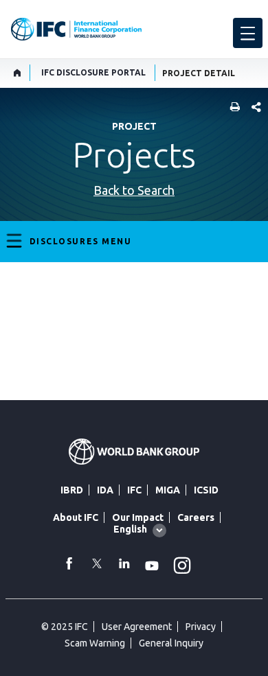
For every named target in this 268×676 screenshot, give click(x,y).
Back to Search (134, 190)
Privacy (201, 626)
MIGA (167, 490)
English (130, 529)
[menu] (248, 33)
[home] (17, 72)
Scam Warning (95, 643)
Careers (195, 517)
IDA (105, 490)
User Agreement (137, 626)
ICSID (206, 490)
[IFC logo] (76, 29)
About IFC (75, 517)
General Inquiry (171, 643)
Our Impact (138, 517)
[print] (231, 108)
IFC (134, 490)
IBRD (71, 490)
